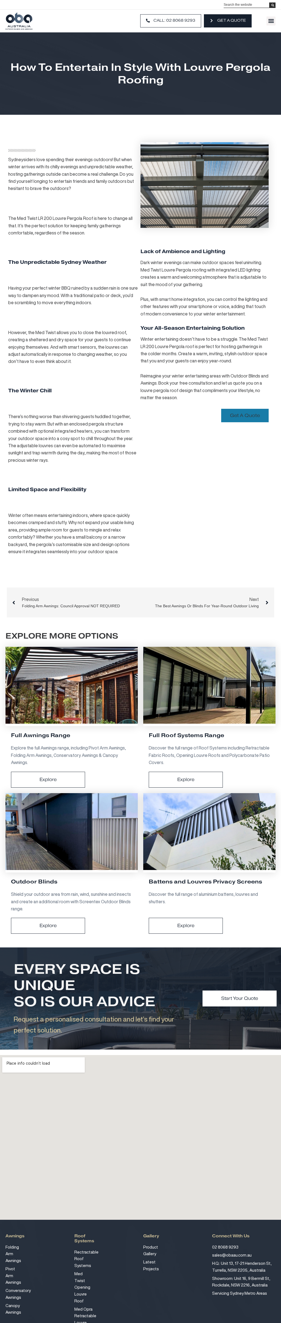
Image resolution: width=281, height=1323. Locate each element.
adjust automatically (27, 354)
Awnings (14, 1237)
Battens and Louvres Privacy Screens (205, 882)
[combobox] (246, 4)
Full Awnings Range (40, 735)
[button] (271, 21)
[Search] (272, 5)
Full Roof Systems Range (186, 735)
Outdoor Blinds (34, 882)
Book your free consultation (185, 383)
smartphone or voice (208, 306)
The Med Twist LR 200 (30, 218)
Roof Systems (84, 1239)
